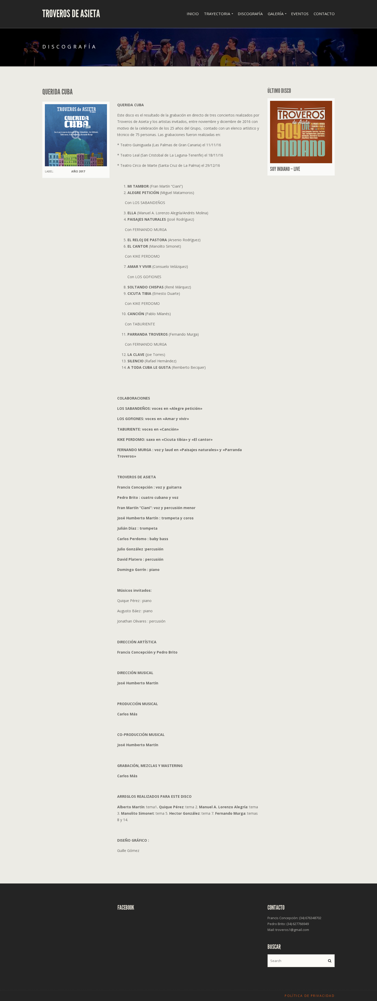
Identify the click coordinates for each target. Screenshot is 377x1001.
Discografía (250, 13)
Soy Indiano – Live (285, 169)
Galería (275, 13)
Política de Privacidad (310, 996)
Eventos (300, 13)
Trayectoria (217, 13)
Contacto (324, 13)
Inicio (193, 13)
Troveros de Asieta (71, 14)
